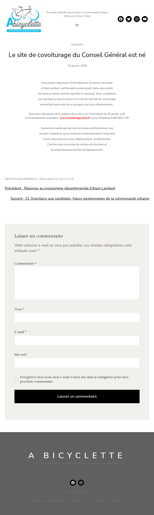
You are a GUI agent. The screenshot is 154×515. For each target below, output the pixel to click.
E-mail (20, 332)
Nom (19, 309)
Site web (20, 355)
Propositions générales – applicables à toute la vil (39, 179)
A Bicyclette (77, 455)
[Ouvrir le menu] (77, 25)
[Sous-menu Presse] (104, 500)
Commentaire (25, 264)
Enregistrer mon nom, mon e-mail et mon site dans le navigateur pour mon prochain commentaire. (74, 379)
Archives (77, 44)
